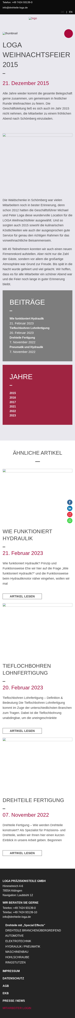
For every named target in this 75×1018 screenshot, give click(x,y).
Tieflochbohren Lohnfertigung (30, 328)
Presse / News (14, 1000)
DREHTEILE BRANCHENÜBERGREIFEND (33, 930)
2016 (13, 397)
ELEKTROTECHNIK (18, 941)
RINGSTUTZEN (15, 962)
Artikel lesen (22, 596)
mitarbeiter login (17, 1008)
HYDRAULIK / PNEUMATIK (22, 946)
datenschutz (13, 978)
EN (70, 12)
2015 (13, 393)
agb (6, 985)
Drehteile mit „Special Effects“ (25, 925)
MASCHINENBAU (16, 951)
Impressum (11, 971)
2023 (13, 415)
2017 (13, 402)
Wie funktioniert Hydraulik (27, 318)
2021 (13, 406)
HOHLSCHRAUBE (17, 957)
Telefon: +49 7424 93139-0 (17, 2)
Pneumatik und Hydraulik (26, 347)
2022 (13, 411)
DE (62, 12)
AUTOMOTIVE (14, 935)
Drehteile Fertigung (22, 337)
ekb (6, 993)
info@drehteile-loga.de (15, 7)
